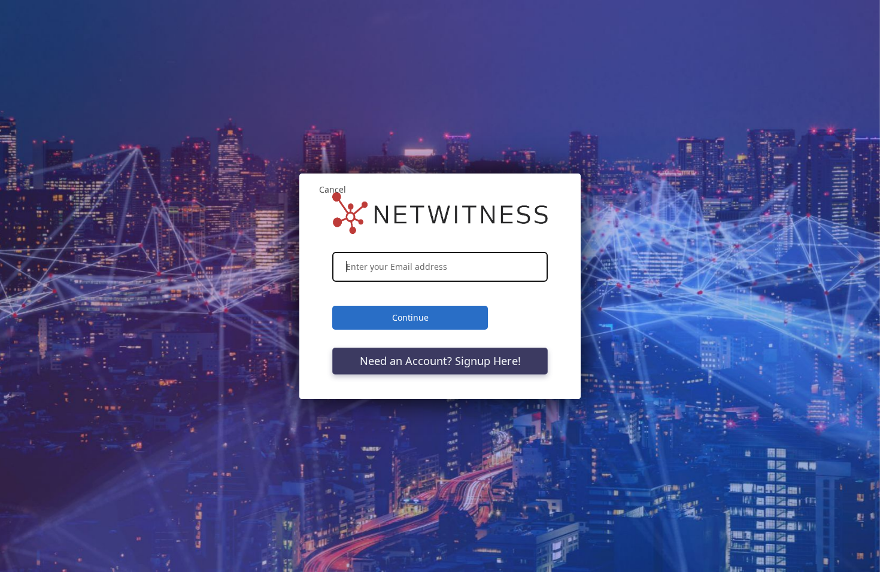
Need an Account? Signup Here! (440, 361)
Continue (410, 317)
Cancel (332, 189)
